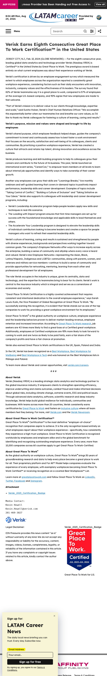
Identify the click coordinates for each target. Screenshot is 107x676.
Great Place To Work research (75, 323)
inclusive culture (69, 408)
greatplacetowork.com (34, 477)
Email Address (16, 649)
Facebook (19, 481)
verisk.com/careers (78, 365)
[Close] (54, 616)
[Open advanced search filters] (91, 31)
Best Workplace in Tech (34, 355)
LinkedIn (90, 477)
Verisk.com (56, 412)
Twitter (9, 481)
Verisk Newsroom (80, 412)
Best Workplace (60, 351)
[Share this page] (99, 31)
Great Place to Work (33, 408)
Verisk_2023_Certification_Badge (26, 493)
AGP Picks (9, 4)
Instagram (36, 481)
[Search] (85, 31)
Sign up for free (30, 662)
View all (100, 4)
